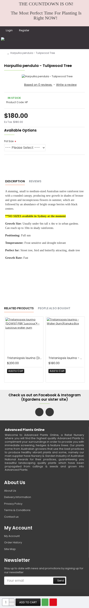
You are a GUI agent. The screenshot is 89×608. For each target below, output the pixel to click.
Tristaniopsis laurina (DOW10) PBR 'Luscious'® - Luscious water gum (24, 358)
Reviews (35, 181)
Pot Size (8, 141)
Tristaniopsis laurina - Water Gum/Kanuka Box (66, 358)
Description (15, 181)
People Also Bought (54, 308)
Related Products (19, 308)
